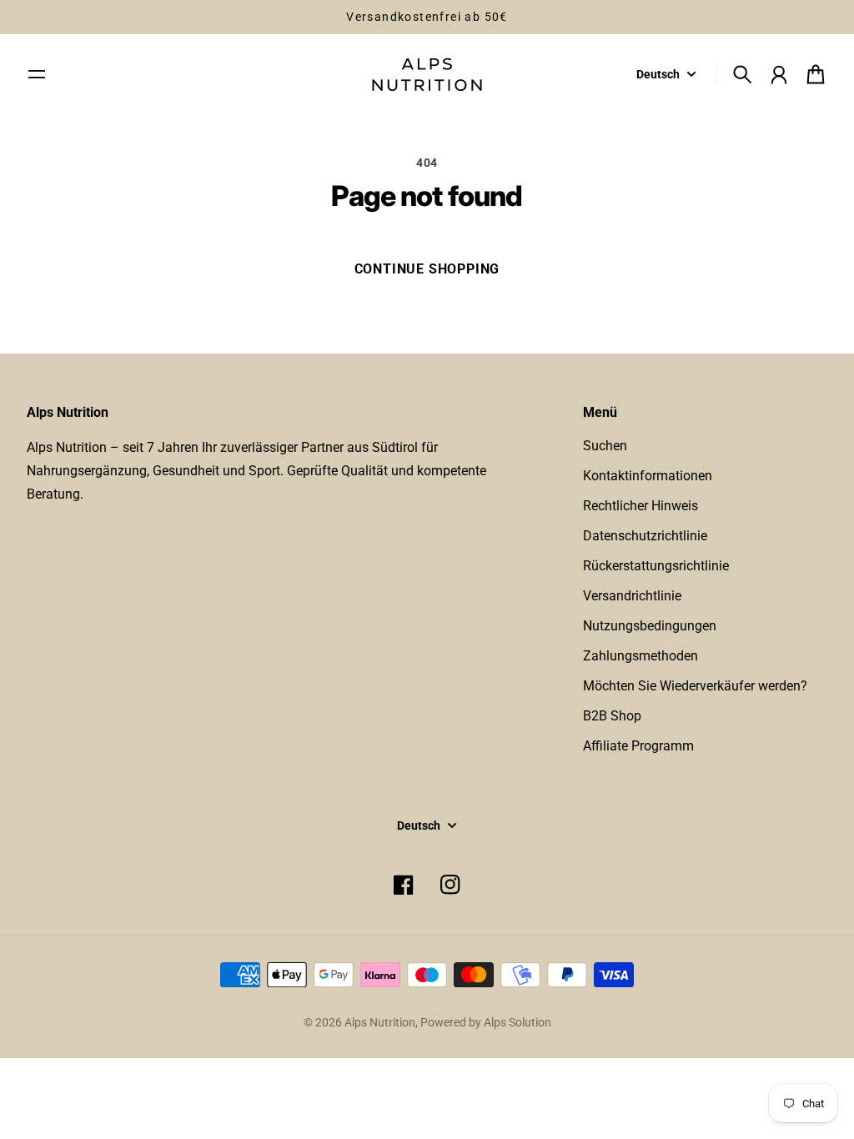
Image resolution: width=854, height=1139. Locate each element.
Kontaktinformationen (647, 476)
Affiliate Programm (638, 746)
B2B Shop (612, 716)
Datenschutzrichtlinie (645, 536)
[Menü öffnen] (37, 74)
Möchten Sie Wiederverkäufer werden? (695, 686)
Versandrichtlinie (632, 596)
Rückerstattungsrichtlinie (656, 566)
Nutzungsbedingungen (649, 626)
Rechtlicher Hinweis (640, 506)
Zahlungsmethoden (640, 656)
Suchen (605, 446)
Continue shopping (427, 269)
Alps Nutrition (379, 1022)
